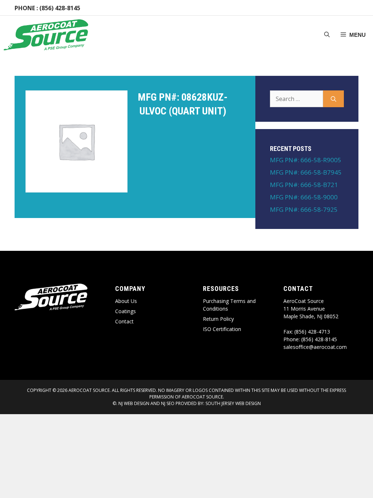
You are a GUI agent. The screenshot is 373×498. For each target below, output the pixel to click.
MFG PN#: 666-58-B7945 (306, 172)
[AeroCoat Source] (46, 35)
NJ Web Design (133, 403)
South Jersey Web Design (233, 403)
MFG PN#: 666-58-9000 (304, 197)
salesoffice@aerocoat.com (315, 346)
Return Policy (218, 318)
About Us (126, 300)
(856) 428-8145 (59, 8)
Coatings (125, 311)
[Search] (333, 98)
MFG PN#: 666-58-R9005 (305, 160)
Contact (124, 321)
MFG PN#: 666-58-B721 (304, 184)
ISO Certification (222, 329)
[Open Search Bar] (327, 35)
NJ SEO (167, 403)
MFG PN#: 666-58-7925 (304, 209)
